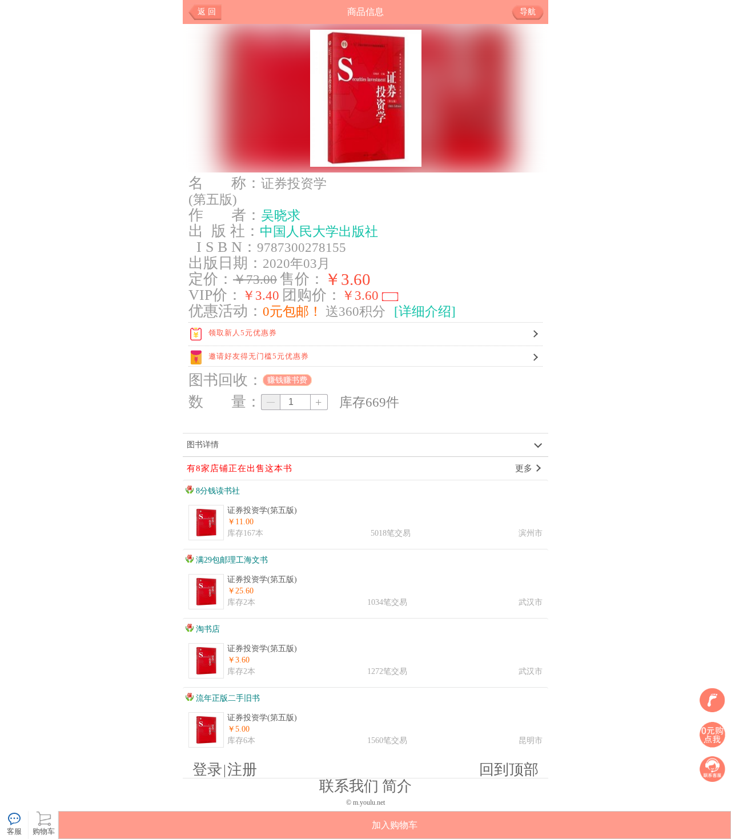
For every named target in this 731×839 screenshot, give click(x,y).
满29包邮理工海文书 (231, 560)
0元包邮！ (292, 311)
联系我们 (349, 786)
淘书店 (207, 629)
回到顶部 (509, 769)
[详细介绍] (425, 311)
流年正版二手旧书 (227, 698)
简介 (397, 786)
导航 (528, 11)
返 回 (207, 11)
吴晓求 (280, 215)
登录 (207, 769)
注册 (242, 769)
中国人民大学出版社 (319, 231)
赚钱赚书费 (287, 380)
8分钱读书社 (217, 491)
